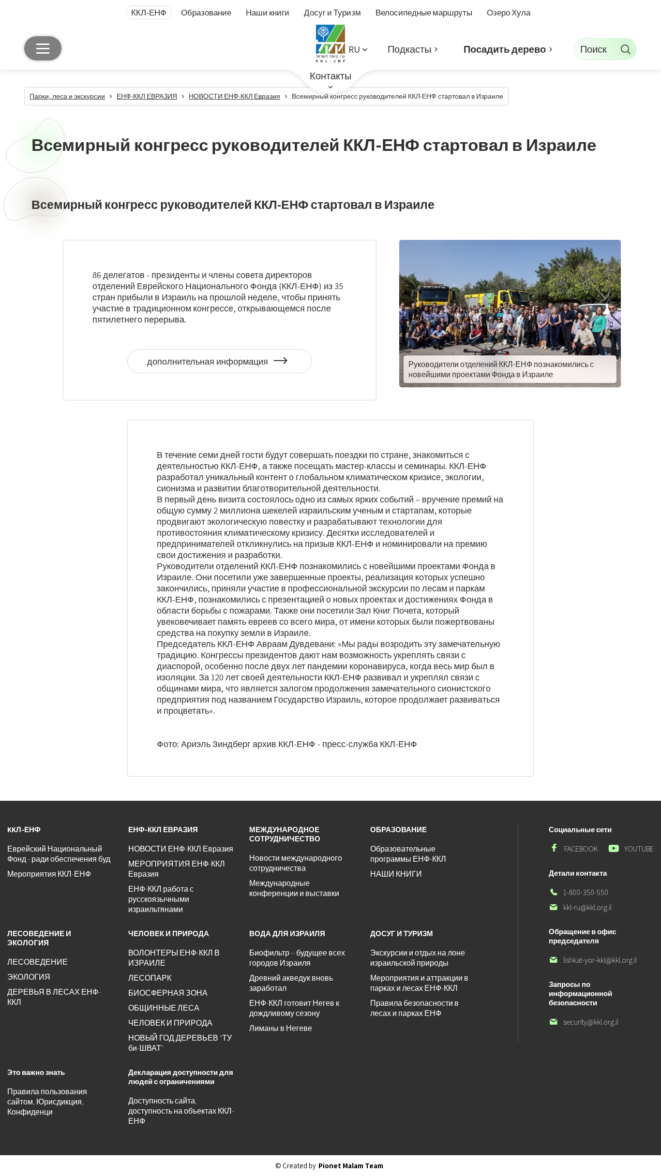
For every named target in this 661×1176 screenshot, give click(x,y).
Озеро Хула (508, 12)
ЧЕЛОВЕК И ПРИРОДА (170, 1023)
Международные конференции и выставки (294, 888)
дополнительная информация (214, 364)
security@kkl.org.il (583, 1022)
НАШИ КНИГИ (396, 874)
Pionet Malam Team (350, 1165)
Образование (206, 12)
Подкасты (409, 49)
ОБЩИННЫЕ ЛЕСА (163, 1008)
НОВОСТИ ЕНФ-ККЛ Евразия (180, 849)
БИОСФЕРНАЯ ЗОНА (168, 993)
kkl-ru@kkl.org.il (580, 907)
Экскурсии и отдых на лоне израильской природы (417, 958)
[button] (357, 49)
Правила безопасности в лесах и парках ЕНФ (414, 1008)
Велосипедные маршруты (424, 12)
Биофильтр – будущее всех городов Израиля (297, 958)
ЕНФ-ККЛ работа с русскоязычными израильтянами (161, 899)
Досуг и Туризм (332, 12)
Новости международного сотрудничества (295, 863)
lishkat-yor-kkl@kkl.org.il (593, 960)
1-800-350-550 (578, 892)
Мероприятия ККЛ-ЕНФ (49, 874)
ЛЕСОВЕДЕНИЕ (37, 962)
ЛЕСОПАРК (149, 978)
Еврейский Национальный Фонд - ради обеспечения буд (58, 854)
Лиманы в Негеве (280, 1028)
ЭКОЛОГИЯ (28, 977)
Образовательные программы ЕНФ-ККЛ (408, 854)
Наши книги (267, 12)
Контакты (330, 76)
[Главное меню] (42, 48)
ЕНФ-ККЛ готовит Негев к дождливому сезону (294, 1008)
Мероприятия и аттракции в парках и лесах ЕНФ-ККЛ (419, 983)
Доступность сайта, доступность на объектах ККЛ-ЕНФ (181, 1111)
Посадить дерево (505, 49)
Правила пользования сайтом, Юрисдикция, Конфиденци (47, 1102)
